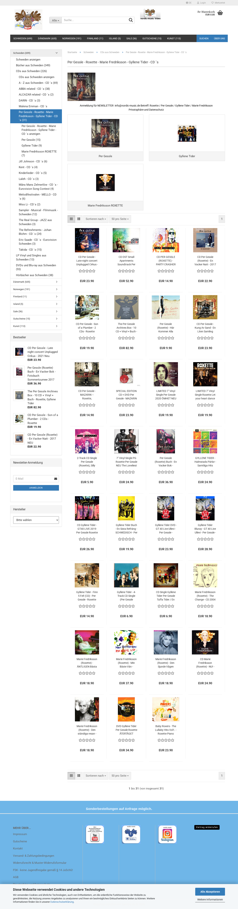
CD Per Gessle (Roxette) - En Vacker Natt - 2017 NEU (205, 260)
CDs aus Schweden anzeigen (36, 77)
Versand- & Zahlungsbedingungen (33, 855)
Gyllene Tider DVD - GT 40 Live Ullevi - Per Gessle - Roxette (166, 529)
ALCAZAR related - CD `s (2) (36, 94)
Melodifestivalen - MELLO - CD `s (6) (38, 196)
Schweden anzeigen (28, 59)
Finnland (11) (95, 38)
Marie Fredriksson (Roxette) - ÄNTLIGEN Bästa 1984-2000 (87, 663)
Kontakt (18, 848)
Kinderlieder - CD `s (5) (33, 173)
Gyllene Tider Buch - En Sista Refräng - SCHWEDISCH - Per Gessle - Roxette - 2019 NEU (126, 529)
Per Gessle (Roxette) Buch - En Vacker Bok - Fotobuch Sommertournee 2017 (166, 462)
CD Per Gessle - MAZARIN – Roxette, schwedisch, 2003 (87, 395)
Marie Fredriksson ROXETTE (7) (39, 153)
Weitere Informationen (210, 899)
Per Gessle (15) (31, 140)
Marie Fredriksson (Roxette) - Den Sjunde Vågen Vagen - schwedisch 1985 (165, 663)
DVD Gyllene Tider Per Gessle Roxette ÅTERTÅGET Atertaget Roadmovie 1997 (126, 730)
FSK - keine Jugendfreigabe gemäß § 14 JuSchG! (43, 870)
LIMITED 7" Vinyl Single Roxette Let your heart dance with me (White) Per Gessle (205, 395)
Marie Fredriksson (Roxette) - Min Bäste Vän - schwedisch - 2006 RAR (126, 663)
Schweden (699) (22, 38)
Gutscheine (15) (152, 38)
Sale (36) (131, 38)
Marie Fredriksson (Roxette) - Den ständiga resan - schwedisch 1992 (87, 730)
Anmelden (36, 488)
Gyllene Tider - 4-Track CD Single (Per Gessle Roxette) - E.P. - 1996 (126, 596)
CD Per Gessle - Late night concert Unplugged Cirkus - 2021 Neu (87, 260)
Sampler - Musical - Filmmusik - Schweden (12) (38, 212)
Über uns (219, 38)
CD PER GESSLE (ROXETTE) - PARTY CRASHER (166, 260)
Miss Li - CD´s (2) (29, 204)
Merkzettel (219, 2)
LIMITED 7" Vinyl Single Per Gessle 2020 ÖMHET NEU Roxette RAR (165, 395)
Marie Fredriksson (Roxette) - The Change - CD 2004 (205, 596)
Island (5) (115, 38)
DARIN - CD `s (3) (29, 100)
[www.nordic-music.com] (28, 20)
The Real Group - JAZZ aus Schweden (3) (35, 222)
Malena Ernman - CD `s (33, 106)
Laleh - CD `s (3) (29, 179)
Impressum (20, 834)
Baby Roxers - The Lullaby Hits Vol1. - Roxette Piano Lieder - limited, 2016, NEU (165, 730)
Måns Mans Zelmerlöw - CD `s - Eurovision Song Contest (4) (38, 186)
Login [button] (202, 2)
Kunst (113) (174, 38)
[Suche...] (130, 20)
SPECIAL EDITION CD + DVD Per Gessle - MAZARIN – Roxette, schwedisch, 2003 (126, 395)
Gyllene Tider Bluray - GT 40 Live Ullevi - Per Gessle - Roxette (205, 529)
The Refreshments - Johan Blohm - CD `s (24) (35, 232)
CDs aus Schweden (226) (31, 71)
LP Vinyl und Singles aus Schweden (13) (31, 257)
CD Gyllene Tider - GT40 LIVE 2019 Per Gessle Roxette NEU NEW (87, 529)
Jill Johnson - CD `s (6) (33, 161)
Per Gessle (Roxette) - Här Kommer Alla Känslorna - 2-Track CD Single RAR (166, 327)
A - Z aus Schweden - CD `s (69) (38, 83)
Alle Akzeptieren (210, 891)
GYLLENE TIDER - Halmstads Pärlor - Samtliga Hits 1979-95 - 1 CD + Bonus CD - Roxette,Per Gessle (205, 462)
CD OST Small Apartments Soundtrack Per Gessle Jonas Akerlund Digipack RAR (126, 260)
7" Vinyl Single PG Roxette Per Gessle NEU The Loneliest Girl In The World (126, 462)
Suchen (203, 38)
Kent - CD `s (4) (28, 167)
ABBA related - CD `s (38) (34, 88)
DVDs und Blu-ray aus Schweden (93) (36, 267)
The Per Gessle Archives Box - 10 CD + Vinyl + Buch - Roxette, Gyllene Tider (126, 327)
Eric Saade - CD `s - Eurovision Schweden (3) (38, 241)
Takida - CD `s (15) (30, 249)
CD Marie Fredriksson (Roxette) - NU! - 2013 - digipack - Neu (205, 663)
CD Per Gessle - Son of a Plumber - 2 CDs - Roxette (87, 327)
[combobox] (95, 219)
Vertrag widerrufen (207, 827)
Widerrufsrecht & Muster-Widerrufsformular (39, 862)
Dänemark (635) (47, 38)
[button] (188, 3)
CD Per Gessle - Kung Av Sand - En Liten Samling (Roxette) (205, 327)
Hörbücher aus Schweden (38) (34, 275)
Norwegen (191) (71, 38)
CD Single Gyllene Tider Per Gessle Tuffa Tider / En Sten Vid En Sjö (166, 596)
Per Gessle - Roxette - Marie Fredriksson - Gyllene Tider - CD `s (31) (38, 116)
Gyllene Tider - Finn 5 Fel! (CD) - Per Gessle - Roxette (87, 596)
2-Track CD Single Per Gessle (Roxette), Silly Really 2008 (87, 462)
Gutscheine (20, 841)
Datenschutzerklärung (62, 901)
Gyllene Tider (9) (32, 145)
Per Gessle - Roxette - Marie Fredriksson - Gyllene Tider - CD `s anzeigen (39, 130)
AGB (15, 877)
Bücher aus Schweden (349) (33, 65)
